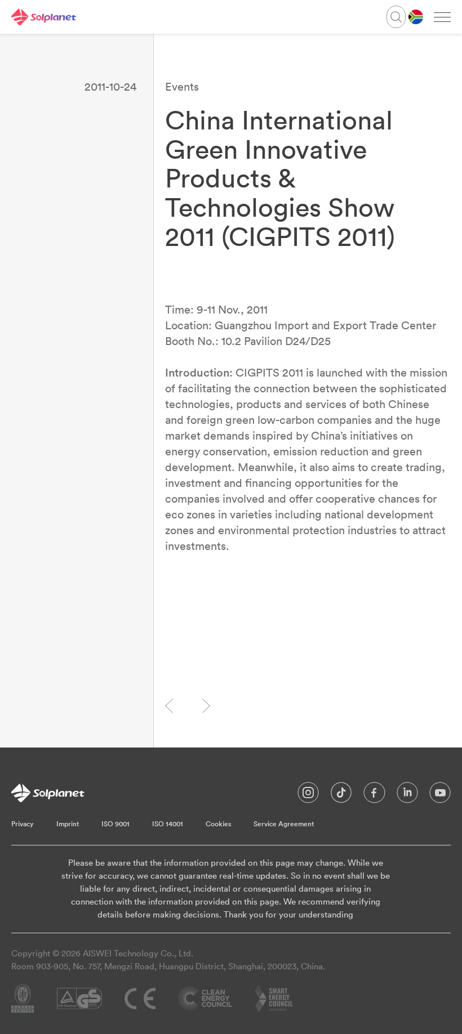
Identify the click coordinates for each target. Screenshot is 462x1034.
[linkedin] (407, 795)
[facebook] (374, 795)
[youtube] (440, 795)
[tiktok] (341, 795)
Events (182, 86)
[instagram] (308, 795)
